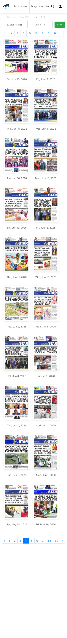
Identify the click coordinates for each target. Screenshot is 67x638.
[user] (60, 6)
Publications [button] (20, 6)
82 (56, 540)
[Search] (52, 6)
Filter (60, 24)
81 (49, 540)
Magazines (37, 6)
